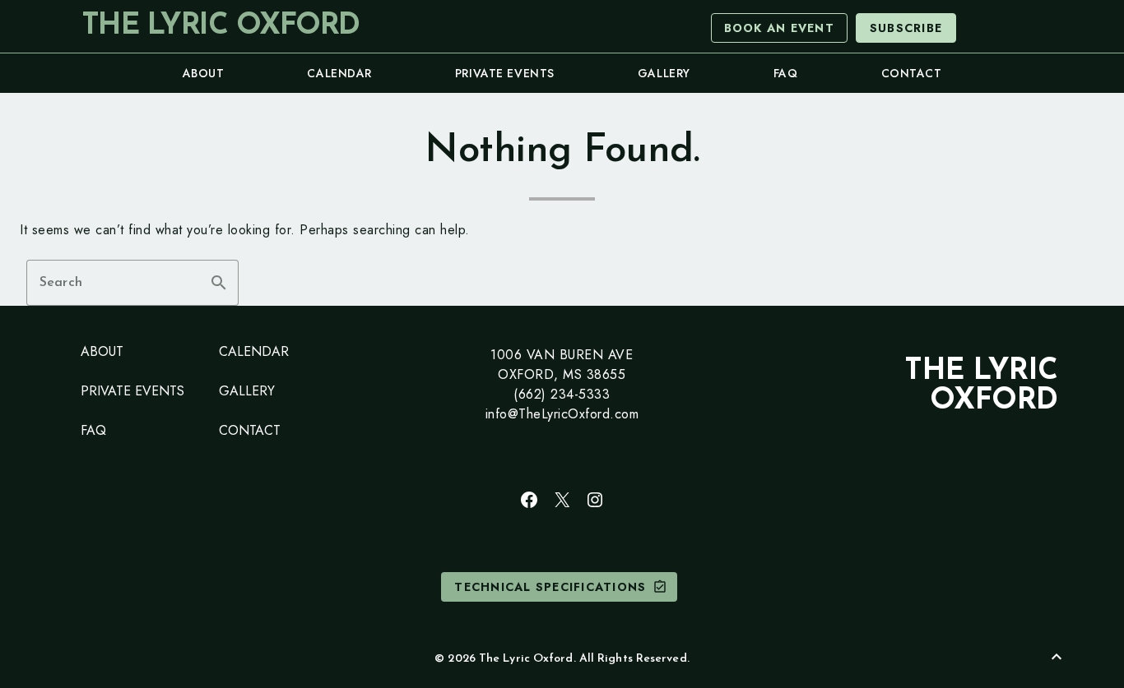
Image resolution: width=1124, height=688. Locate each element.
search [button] (219, 283)
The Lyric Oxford (220, 26)
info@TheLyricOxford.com (562, 413)
